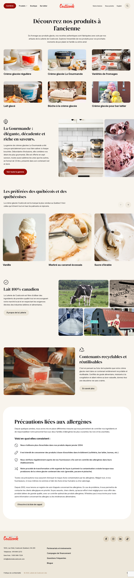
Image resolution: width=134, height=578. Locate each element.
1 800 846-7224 (17, 555)
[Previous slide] (121, 205)
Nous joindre (109, 6)
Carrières (9, 6)
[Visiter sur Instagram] (113, 539)
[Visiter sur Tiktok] (127, 539)
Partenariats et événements (59, 548)
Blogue (50, 563)
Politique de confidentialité (12, 573)
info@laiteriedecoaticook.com (14, 559)
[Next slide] (128, 205)
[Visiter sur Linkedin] (120, 539)
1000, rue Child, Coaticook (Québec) (19, 548)
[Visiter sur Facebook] (106, 539)
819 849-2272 (17, 552)
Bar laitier (43, 6)
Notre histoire (97, 6)
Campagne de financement (59, 553)
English (119, 6)
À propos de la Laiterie (16, 313)
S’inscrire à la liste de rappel (30, 504)
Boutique (33, 6)
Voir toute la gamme (15, 172)
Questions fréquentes (56, 558)
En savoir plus (88, 388)
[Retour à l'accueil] (67, 6)
